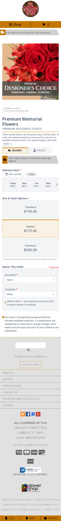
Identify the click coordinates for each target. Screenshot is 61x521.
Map (31, 518)
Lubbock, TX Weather (15, 504)
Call (11, 518)
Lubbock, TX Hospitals (47, 499)
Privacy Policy (10, 509)
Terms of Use (51, 509)
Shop (17, 24)
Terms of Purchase (31, 509)
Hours (52, 518)
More (6, 143)
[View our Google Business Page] (33, 415)
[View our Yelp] (38, 415)
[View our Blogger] (23, 415)
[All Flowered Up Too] (30, 17)
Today (31, 174)
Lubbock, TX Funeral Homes (16, 499)
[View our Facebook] (28, 415)
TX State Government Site (43, 504)
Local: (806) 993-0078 (30, 438)
